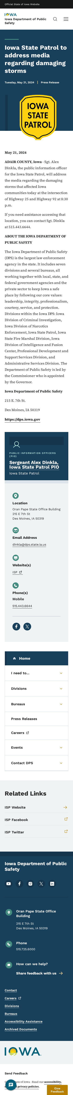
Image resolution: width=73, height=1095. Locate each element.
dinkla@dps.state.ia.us (29, 544)
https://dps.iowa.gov (22, 419)
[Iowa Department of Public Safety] (14, 15)
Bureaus (11, 1014)
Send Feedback (16, 1073)
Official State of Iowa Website (22, 4)
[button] (57, 1090)
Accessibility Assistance (23, 1021)
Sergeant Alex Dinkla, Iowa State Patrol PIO (34, 465)
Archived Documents (21, 1029)
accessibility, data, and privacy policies (33, 1084)
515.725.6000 (25, 949)
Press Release (50, 82)
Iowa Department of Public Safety (25, 21)
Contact (11, 990)
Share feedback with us (36, 973)
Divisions (12, 1006)
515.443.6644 (22, 606)
